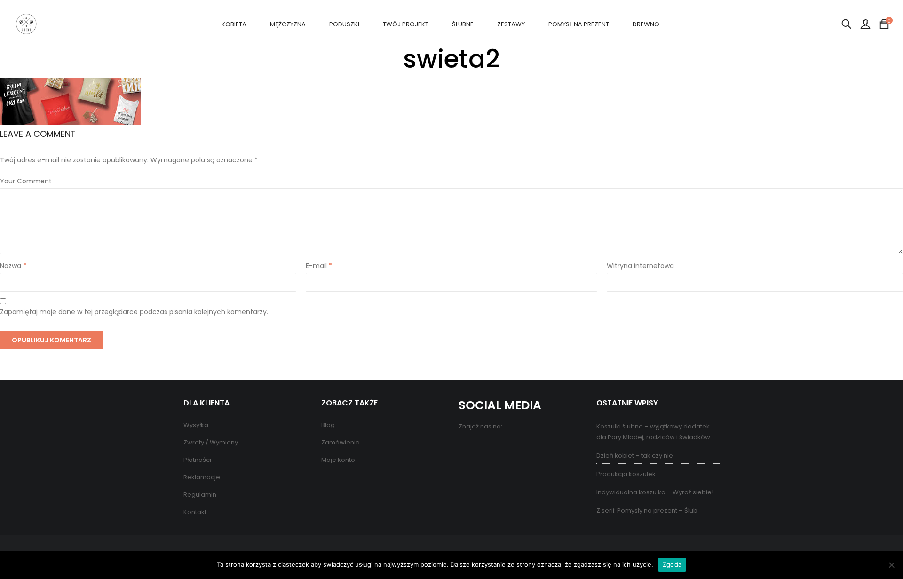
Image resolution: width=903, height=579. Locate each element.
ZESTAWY (511, 24)
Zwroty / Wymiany (210, 442)
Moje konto (338, 459)
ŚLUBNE (463, 24)
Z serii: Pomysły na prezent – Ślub (646, 510)
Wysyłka (195, 424)
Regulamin (199, 494)
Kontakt (194, 512)
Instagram (504, 447)
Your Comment (26, 181)
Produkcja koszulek (626, 473)
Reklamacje (201, 477)
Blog (328, 424)
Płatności (197, 459)
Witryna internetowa (640, 265)
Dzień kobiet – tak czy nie (634, 455)
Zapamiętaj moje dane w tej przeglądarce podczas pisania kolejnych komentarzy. (134, 312)
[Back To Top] (874, 546)
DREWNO (646, 24)
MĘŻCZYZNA (288, 24)
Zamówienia (340, 442)
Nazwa (13, 265)
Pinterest (485, 447)
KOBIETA (234, 24)
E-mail (319, 265)
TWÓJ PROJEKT (405, 24)
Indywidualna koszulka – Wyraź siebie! (654, 492)
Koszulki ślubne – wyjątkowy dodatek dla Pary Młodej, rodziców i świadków (653, 432)
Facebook (467, 447)
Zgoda (672, 564)
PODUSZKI (344, 24)
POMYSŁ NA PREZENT (578, 24)
